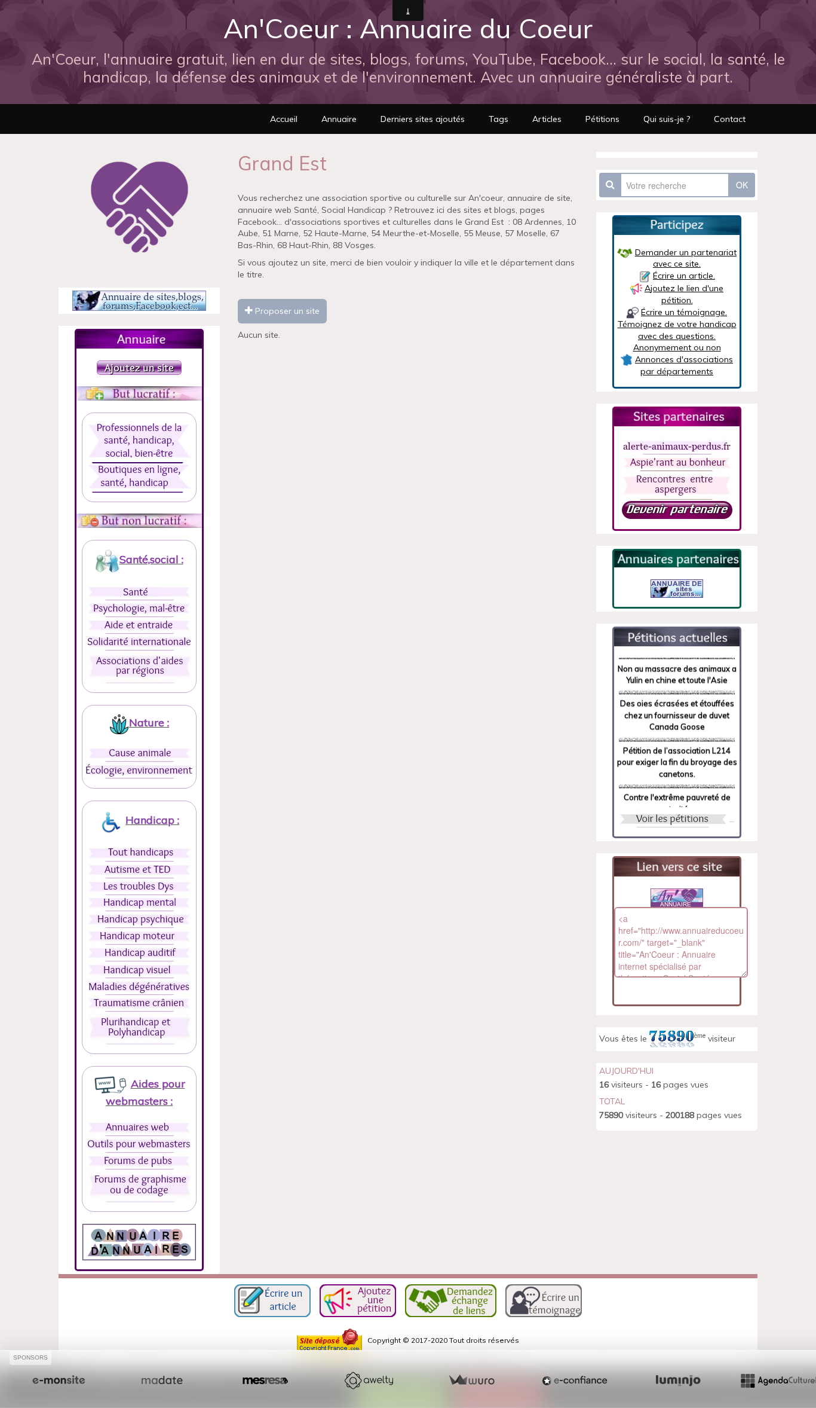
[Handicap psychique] (139, 919)
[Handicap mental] (139, 903)
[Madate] (162, 1380)
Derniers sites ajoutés (423, 119)
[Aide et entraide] (139, 625)
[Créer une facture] (471, 1380)
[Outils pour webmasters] (139, 1144)
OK (742, 185)
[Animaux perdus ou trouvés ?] (677, 445)
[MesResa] (265, 1380)
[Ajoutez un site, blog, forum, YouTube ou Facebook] (139, 366)
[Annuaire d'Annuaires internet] (139, 1241)
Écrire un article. (684, 275)
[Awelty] (368, 1380)
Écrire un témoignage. (684, 312)
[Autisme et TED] (139, 870)
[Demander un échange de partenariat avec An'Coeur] (677, 508)
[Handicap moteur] (139, 936)
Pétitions (602, 119)
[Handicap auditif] (139, 953)
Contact (730, 119)
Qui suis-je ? (666, 119)
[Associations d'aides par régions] (139, 666)
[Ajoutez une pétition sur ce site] (358, 1299)
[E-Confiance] (574, 1380)
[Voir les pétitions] (673, 818)
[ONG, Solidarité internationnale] (139, 642)
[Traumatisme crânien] (139, 1003)
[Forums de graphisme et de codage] (139, 1185)
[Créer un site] (58, 1380)
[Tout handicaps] (139, 853)
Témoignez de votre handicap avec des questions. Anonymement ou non (677, 336)
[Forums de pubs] (139, 1161)
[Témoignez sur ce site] (543, 1299)
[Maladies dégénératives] (139, 986)
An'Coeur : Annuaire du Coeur (408, 28)
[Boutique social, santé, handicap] (139, 477)
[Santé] (139, 592)
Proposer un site (286, 311)
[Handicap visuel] (139, 969)
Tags (498, 119)
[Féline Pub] (677, 587)
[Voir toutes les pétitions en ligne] (677, 636)
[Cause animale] (139, 753)
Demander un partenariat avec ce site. (686, 258)
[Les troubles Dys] (139, 886)
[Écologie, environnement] (139, 770)
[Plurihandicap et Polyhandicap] (139, 1027)
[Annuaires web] (139, 1127)
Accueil (283, 119)
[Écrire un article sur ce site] (272, 1299)
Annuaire (339, 119)
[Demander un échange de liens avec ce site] (450, 1299)
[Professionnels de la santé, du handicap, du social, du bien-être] (139, 441)
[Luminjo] (678, 1380)
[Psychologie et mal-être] (139, 608)
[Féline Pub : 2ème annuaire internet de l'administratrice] (139, 300)
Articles (547, 119)
